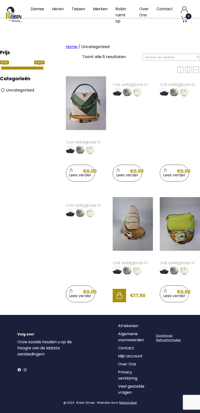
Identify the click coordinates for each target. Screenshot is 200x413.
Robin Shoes (85, 403)
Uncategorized (20, 90)
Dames (37, 9)
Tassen (78, 9)
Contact (165, 9)
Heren (58, 9)
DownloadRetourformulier (168, 337)
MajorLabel (128, 402)
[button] (119, 295)
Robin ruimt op (120, 15)
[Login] (160, 327)
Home (71, 47)
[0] (184, 22)
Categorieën (15, 78)
